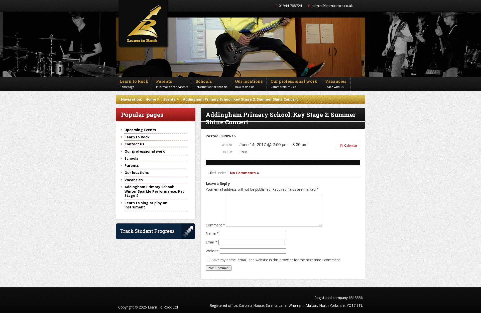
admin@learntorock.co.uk (332, 5)
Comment (215, 225)
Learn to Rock (137, 137)
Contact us (134, 144)
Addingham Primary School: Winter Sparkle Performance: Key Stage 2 (155, 191)
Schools (131, 158)
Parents (132, 165)
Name (212, 233)
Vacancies (134, 179)
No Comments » (244, 172)
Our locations (137, 172)
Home (151, 99)
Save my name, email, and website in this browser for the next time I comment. (276, 259)
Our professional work (145, 151)
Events (169, 99)
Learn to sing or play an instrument (146, 205)
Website (212, 250)
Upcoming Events (140, 129)
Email (211, 242)
